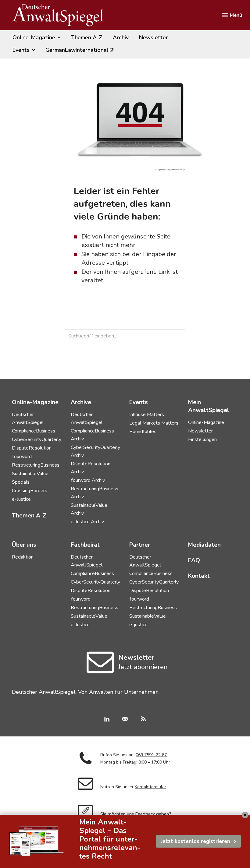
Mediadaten (204, 545)
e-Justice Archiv (87, 521)
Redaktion (23, 557)
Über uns (24, 545)
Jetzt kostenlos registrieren (195, 841)
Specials (21, 482)
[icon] (100, 669)
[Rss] (143, 719)
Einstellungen (202, 439)
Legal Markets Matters (153, 423)
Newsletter (200, 431)
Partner (139, 545)
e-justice (138, 624)
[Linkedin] (106, 719)
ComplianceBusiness (33, 431)
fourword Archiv (88, 480)
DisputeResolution (32, 448)
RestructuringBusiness (35, 465)
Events (138, 402)
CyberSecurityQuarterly (36, 439)
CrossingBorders (29, 490)
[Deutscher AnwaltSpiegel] (57, 15)
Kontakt (199, 576)
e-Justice (21, 499)
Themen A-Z (29, 516)
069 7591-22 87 (151, 755)
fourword (22, 456)
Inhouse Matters (146, 414)
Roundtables (142, 431)
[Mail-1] (125, 719)
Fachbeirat (85, 545)
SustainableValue (30, 473)
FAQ (194, 560)
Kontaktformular (150, 787)
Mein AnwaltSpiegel (208, 406)
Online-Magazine (206, 422)
